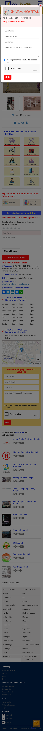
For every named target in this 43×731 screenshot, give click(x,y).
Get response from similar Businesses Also (21, 61)
